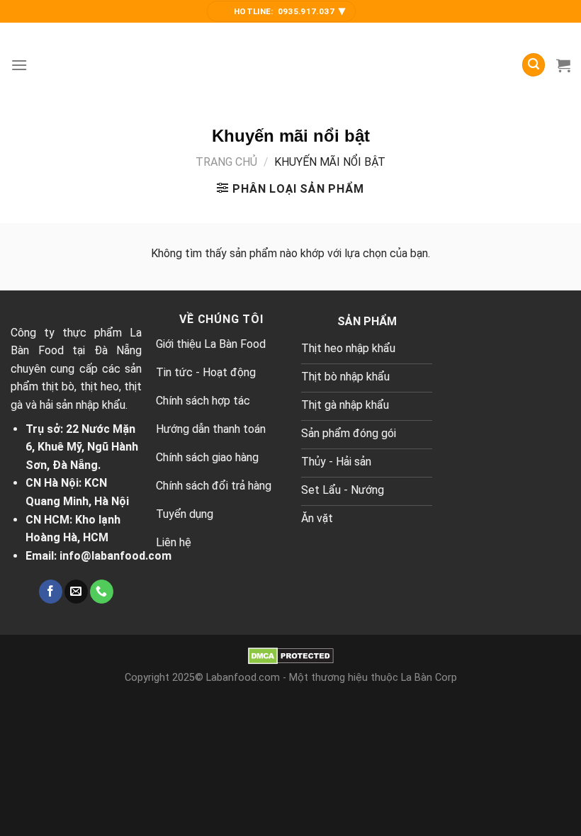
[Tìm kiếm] (533, 65)
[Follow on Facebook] (50, 592)
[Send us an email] (76, 592)
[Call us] (101, 592)
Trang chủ (226, 162)
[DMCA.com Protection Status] (291, 655)
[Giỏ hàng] (563, 65)
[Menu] (19, 64)
